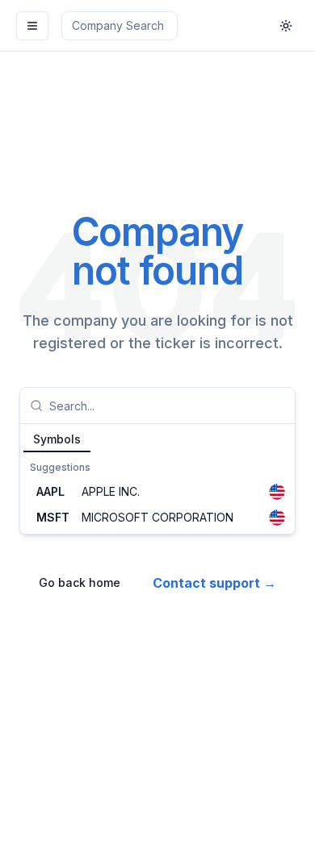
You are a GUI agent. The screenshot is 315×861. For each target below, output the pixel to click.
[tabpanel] (157, 493)
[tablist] (157, 438)
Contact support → (214, 583)
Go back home (79, 582)
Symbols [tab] (57, 439)
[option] (157, 492)
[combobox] (167, 405)
